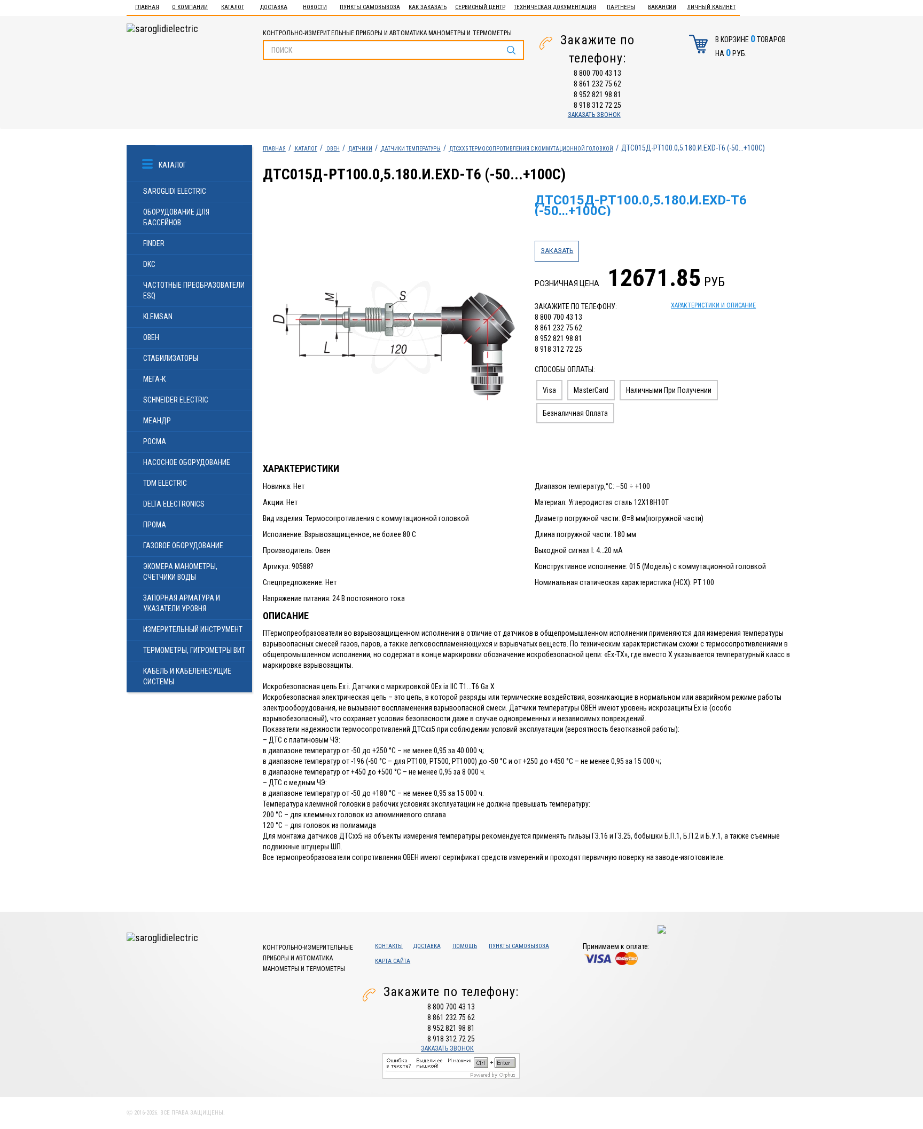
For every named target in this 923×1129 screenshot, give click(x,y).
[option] (394, 328)
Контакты (389, 946)
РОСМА (154, 441)
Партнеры (621, 7)
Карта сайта (392, 961)
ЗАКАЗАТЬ (557, 251)
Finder (154, 243)
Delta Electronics (174, 504)
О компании (190, 7)
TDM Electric (165, 483)
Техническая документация (555, 7)
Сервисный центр (480, 7)
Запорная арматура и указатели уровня (181, 603)
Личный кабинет (711, 7)
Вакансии (662, 7)
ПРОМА (154, 524)
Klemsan (158, 316)
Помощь (464, 946)
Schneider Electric (175, 400)
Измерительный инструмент (193, 629)
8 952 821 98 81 (597, 94)
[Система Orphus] (451, 1065)
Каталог (232, 7)
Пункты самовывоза (370, 7)
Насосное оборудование (186, 462)
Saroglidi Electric (174, 191)
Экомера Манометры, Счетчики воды (180, 571)
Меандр (157, 420)
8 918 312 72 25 (597, 105)
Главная (147, 7)
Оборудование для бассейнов (176, 217)
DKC (149, 264)
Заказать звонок (594, 115)
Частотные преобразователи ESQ (194, 290)
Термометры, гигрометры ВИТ (194, 650)
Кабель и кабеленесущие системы (187, 676)
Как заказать (428, 7)
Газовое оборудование (183, 545)
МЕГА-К (154, 379)
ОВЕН (151, 337)
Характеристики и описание (713, 305)
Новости (315, 7)
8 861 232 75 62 (597, 84)
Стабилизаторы (170, 358)
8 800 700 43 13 (597, 73)
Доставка (273, 7)
